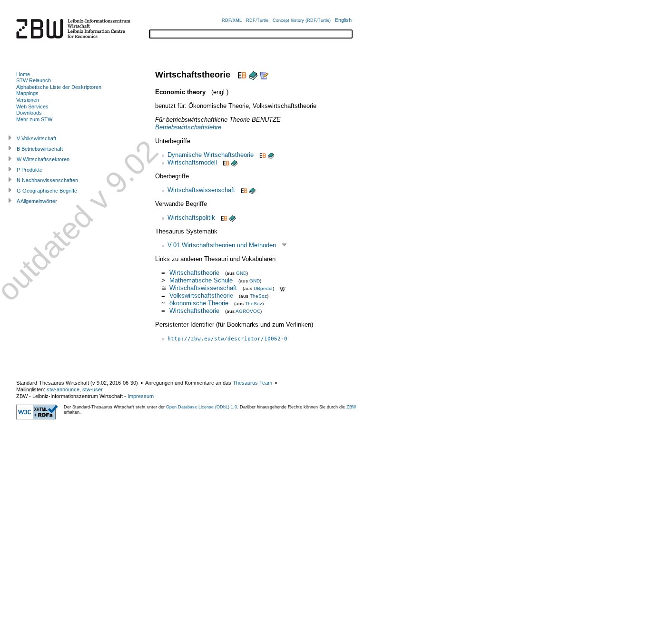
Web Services (32, 106)
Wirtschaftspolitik (191, 217)
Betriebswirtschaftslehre (188, 127)
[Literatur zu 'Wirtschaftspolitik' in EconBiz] (223, 217)
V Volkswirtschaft (36, 138)
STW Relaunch (33, 80)
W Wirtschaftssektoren (43, 159)
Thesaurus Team (252, 383)
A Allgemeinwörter (37, 201)
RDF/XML (232, 20)
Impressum (141, 396)
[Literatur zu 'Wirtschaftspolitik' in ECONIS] (232, 217)
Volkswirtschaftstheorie (201, 295)
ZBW (351, 407)
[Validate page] (37, 417)
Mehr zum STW (34, 119)
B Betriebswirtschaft (40, 149)
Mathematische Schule (202, 280)
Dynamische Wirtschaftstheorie (210, 154)
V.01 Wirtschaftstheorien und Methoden (221, 245)
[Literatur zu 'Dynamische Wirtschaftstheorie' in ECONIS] (271, 154)
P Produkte (29, 170)
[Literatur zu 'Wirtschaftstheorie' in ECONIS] (253, 74)
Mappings (27, 93)
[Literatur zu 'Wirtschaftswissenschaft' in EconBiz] (243, 190)
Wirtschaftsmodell (192, 162)
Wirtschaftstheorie (194, 272)
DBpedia (263, 288)
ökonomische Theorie (198, 303)
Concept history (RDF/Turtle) (302, 20)
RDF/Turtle (257, 20)
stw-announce (63, 389)
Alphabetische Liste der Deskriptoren (58, 87)
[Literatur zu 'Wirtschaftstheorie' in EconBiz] (240, 74)
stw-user (92, 389)
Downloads (29, 113)
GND (241, 273)
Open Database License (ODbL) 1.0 (201, 407)
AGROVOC (248, 311)
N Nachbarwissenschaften (47, 180)
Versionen (27, 100)
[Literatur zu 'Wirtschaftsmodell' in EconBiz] (225, 162)
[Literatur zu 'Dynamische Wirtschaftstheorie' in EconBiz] (261, 154)
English (343, 20)
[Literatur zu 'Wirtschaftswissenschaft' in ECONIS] (252, 190)
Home (23, 74)
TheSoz (258, 296)
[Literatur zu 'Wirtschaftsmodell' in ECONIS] (234, 162)
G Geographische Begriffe (47, 191)
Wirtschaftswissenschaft (201, 190)
